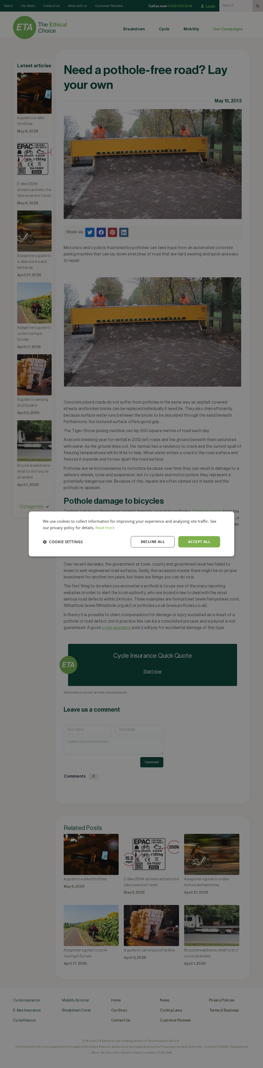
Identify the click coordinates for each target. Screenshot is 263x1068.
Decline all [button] (153, 541)
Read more (105, 527)
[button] (63, 541)
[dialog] (131, 533)
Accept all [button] (199, 541)
